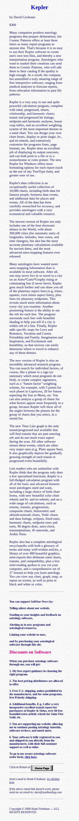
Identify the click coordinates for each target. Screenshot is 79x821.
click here (31, 757)
